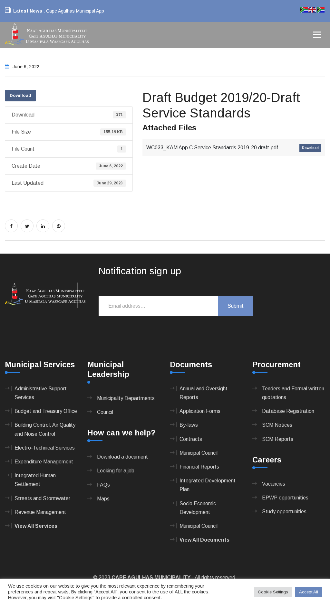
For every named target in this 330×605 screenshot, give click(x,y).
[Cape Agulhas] (47, 34)
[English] (312, 9)
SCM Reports (277, 439)
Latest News (27, 11)
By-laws (189, 425)
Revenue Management (40, 512)
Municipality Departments (126, 398)
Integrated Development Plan (208, 485)
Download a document (122, 457)
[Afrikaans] (304, 9)
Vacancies (273, 484)
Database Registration (288, 411)
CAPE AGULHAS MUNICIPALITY (151, 577)
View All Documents (204, 540)
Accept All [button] (308, 592)
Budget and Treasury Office (46, 411)
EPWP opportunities (285, 497)
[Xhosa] (321, 9)
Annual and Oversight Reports (204, 393)
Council (105, 412)
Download (20, 95)
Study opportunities (284, 511)
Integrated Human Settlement (35, 480)
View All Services (36, 526)
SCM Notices (277, 425)
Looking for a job (115, 470)
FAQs (103, 485)
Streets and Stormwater (42, 498)
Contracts (191, 439)
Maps (103, 498)
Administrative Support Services (41, 393)
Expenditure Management (44, 461)
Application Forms (200, 411)
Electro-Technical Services (45, 448)
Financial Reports (199, 467)
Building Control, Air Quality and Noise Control (45, 429)
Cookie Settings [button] (273, 592)
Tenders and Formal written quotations (293, 393)
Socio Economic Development (198, 508)
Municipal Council (199, 453)
